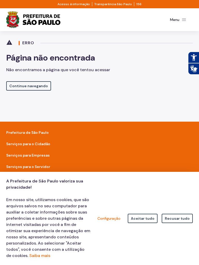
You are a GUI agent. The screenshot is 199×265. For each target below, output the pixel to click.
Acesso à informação (74, 4)
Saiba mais (39, 255)
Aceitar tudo (142, 218)
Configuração (108, 218)
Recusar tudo (177, 218)
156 (138, 4)
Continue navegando (28, 86)
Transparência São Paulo (113, 4)
